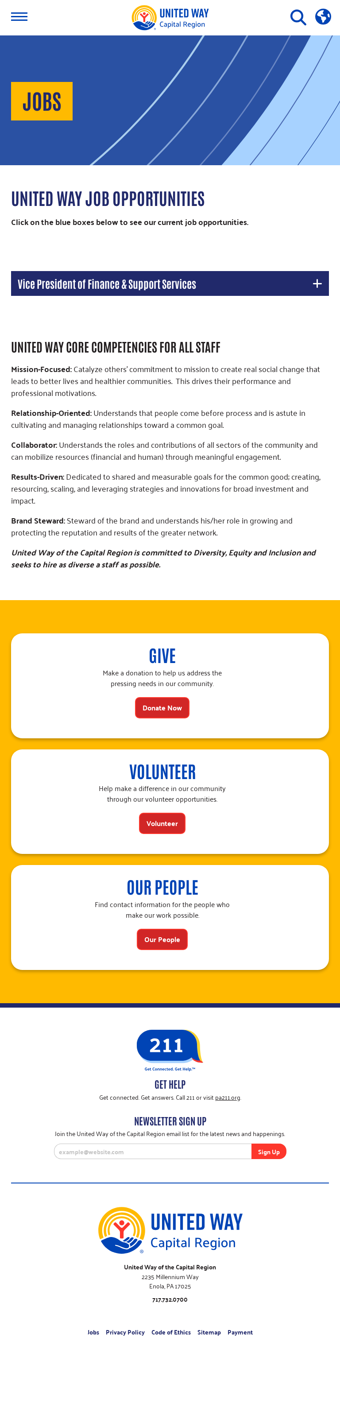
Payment (240, 1332)
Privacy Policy (125, 1332)
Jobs (93, 1332)
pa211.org (227, 1096)
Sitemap (209, 1332)
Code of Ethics (171, 1332)
